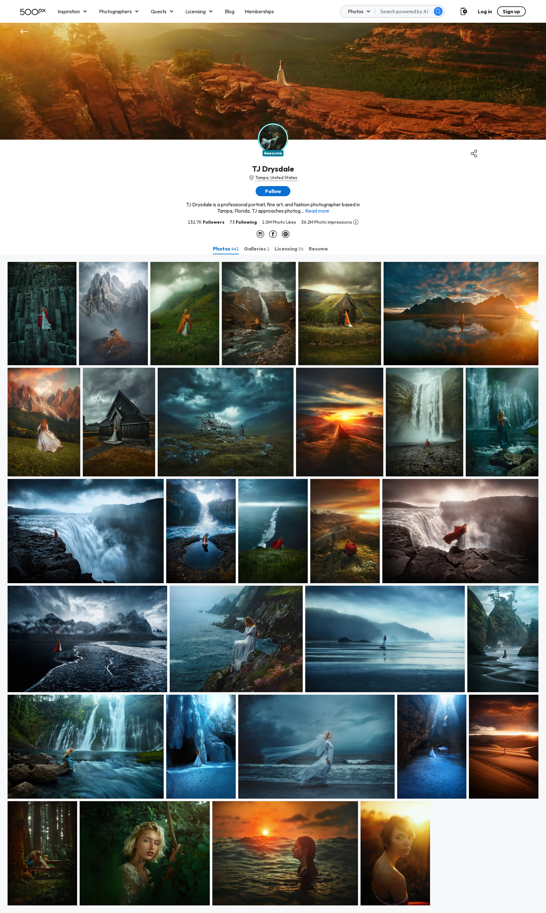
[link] (42, 313)
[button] (438, 11)
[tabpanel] (273, 583)
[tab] (225, 248)
